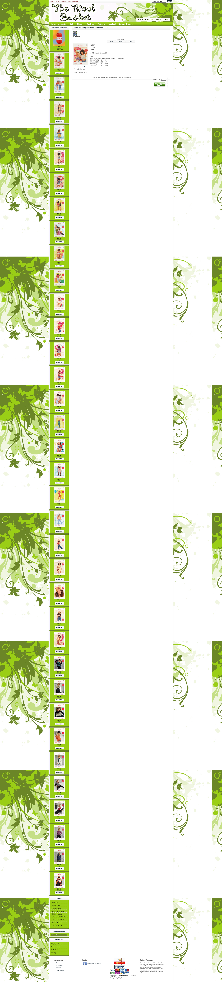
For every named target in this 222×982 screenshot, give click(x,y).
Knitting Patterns (57, 914)
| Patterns (101, 24)
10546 (59, 527)
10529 (59, 214)
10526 (59, 141)
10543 (59, 455)
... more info (59, 49)
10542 (59, 431)
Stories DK (59, 46)
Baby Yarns (55, 902)
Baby (72, 24)
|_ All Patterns (59, 919)
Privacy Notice (55, 947)
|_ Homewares (60, 916)
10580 (59, 889)
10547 (59, 551)
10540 (59, 383)
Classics (81, 24)
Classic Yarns (56, 905)
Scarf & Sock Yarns (58, 911)
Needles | (112, 24)
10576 (59, 792)
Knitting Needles (57, 923)
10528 (59, 190)
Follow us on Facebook (94, 963)
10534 (59, 624)
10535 (59, 648)
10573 (59, 720)
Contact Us (54, 950)
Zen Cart (112, 976)
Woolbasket (124, 975)
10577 (59, 816)
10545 (59, 503)
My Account (59, 965)
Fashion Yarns (56, 908)
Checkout (75, 1)
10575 (59, 768)
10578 (59, 841)
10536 (59, 286)
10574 (59, 744)
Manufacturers (59, 931)
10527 (59, 165)
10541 (59, 407)
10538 (59, 334)
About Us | (62, 24)
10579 (59, 865)
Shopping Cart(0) (66, 1)
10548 (59, 575)
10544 (59, 479)
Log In (57, 1)
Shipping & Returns (57, 944)
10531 (59, 262)
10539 (59, 358)
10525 (59, 117)
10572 (59, 696)
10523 (59, 69)
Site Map (53, 953)
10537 (59, 310)
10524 (59, 93)
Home (51, 1)
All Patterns (99, 28)
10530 (59, 238)
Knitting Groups (125, 24)
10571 (59, 672)
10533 (59, 599)
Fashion (90, 24)
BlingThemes (122, 978)
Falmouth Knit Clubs (58, 926)
